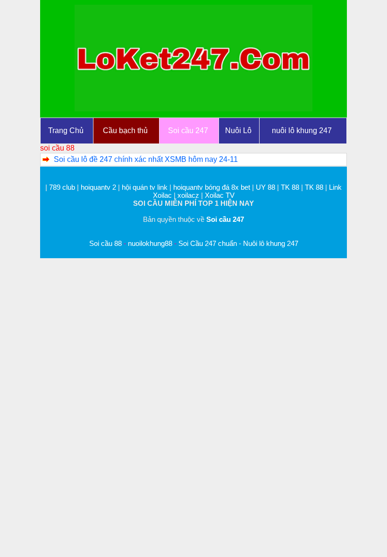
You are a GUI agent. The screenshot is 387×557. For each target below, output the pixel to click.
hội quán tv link (145, 187)
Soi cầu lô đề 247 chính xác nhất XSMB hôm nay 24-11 (146, 159)
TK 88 (290, 187)
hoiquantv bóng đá (202, 187)
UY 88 (265, 187)
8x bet (240, 187)
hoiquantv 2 (99, 187)
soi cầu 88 (57, 148)
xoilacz (188, 195)
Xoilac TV (220, 195)
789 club (62, 187)
